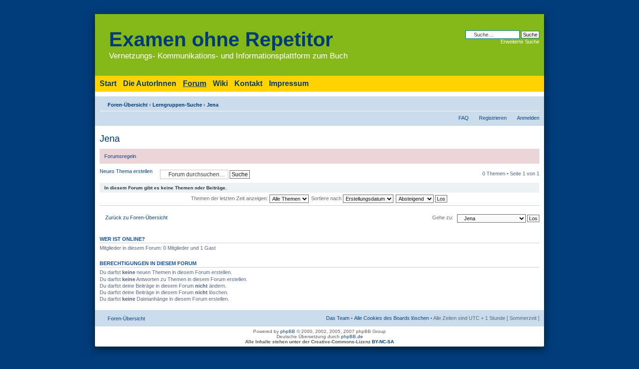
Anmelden (528, 118)
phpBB (287, 331)
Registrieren (493, 118)
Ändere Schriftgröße (532, 103)
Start (108, 83)
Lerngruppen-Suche (177, 105)
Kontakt (248, 83)
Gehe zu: (442, 217)
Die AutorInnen (149, 83)
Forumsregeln (120, 156)
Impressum (289, 83)
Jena (212, 105)
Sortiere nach (327, 198)
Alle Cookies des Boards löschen (391, 318)
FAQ (463, 118)
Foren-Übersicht (128, 105)
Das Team (337, 318)
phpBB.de (352, 336)
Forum (194, 83)
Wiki (220, 83)
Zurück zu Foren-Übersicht (136, 217)
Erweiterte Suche (520, 41)
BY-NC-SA (383, 341)
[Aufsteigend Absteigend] (422, 198)
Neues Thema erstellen (126, 171)
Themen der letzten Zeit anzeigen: (230, 198)
